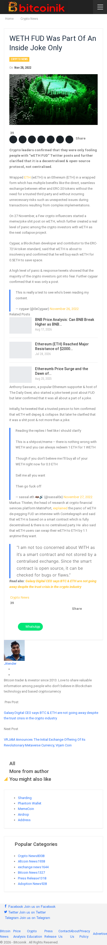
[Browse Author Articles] (14, 650)
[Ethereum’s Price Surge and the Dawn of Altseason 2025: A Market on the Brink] (20, 374)
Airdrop (23, 814)
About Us (74, 933)
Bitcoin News (31, 872)
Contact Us (64, 933)
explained (60, 508)
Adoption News (32, 884)
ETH (27, 177)
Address (24, 820)
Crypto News (19, 59)
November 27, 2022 (78, 497)
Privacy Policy (84, 933)
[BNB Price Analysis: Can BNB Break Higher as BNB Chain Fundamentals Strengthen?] (20, 325)
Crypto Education (34, 933)
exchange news (33, 867)
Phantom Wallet (29, 803)
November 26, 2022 (64, 309)
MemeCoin (26, 809)
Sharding (25, 798)
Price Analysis (19, 933)
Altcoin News (31, 861)
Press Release (32, 878)
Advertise (100, 934)
